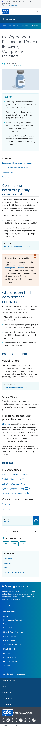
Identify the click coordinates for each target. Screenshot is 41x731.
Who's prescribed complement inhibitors (15, 168)
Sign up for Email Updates (15, 674)
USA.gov (14, 726)
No (23, 544)
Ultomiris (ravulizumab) (13, 493)
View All (8, 605)
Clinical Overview (9, 637)
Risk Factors (8, 559)
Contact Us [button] (7, 680)
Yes (5, 544)
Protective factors (7, 172)
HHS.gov (5, 726)
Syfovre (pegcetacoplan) (13, 488)
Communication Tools (10, 661)
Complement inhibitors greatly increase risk (17, 163)
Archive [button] (5, 704)
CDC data (6, 424)
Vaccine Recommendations (12, 645)
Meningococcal (9, 19)
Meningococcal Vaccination (15, 387)
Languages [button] (7, 698)
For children (7, 504)
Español (21, 66)
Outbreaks (7, 654)
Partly (14, 544)
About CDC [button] (7, 686)
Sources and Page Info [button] (14, 531)
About (4, 26)
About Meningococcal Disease (17, 246)
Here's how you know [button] (9, 6)
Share (35, 531)
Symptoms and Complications (19, 26)
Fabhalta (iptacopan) (11, 479)
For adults (6, 509)
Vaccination (36, 26)
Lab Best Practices (9, 657)
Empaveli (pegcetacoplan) (13, 474)
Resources (5, 177)
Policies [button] (5, 692)
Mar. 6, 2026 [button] (10, 65)
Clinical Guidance (9, 641)
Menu (34, 19)
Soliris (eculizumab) (11, 484)
